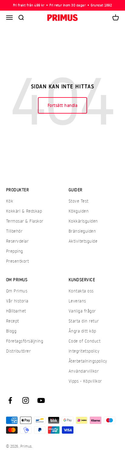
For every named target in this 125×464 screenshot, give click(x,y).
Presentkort (17, 261)
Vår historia (17, 300)
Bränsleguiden (82, 231)
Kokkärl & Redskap (24, 210)
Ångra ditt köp (82, 330)
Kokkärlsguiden (83, 220)
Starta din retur (84, 320)
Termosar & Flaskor (24, 220)
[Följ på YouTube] (41, 400)
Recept (12, 320)
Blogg (11, 330)
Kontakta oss (81, 290)
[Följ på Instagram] (26, 400)
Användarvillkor (84, 371)
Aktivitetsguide (83, 241)
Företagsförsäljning (24, 340)
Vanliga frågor (82, 310)
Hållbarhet (16, 310)
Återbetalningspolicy (88, 360)
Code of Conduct (84, 340)
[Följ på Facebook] (10, 400)
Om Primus (16, 290)
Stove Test (79, 200)
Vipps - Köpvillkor (85, 381)
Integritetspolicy (84, 350)
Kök (9, 200)
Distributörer (18, 350)
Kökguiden (79, 210)
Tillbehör (14, 231)
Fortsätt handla (62, 105)
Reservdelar (17, 241)
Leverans (77, 300)
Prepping (14, 251)
